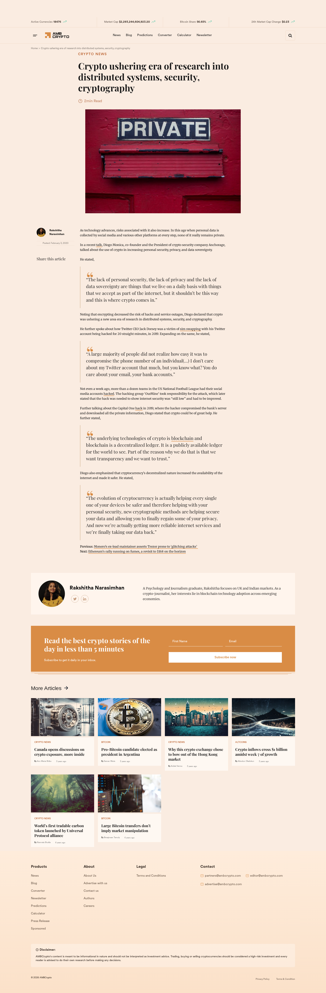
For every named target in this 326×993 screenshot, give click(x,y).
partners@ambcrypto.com (223, 875)
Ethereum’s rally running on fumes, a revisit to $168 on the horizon (137, 551)
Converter (165, 35)
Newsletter (204, 35)
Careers (89, 906)
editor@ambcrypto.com (266, 875)
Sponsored (38, 928)
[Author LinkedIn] (85, 599)
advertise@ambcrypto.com (223, 884)
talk (99, 245)
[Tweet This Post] (48, 268)
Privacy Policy (262, 979)
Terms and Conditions (151, 875)
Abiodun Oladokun (246, 761)
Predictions (145, 35)
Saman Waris (109, 761)
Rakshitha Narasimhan (97, 588)
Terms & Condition (285, 979)
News (117, 35)
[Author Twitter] (75, 599)
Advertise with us (95, 883)
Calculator (184, 35)
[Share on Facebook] (40, 268)
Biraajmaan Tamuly (112, 838)
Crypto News (92, 54)
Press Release (40, 921)
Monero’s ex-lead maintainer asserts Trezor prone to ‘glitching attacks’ (146, 546)
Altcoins (241, 742)
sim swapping (190, 329)
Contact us (91, 891)
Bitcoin (105, 742)
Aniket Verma (176, 766)
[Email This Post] (65, 268)
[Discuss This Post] (40, 277)
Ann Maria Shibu (44, 761)
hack (138, 408)
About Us (90, 875)
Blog (129, 35)
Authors (89, 898)
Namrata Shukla (44, 843)
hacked (109, 394)
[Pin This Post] (57, 268)
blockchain (182, 438)
